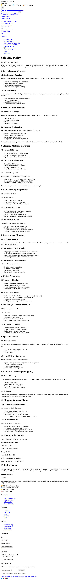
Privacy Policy (22, 576)
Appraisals (7, 528)
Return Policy (14, 576)
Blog (5, 517)
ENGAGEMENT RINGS (9, 21)
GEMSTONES (5, 19)
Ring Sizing (7, 530)
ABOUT (3, 36)
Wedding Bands (9, 500)
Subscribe (21, 570)
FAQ (2, 34)
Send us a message (6, 546)
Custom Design (8, 503)
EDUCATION (5, 31)
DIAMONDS (5, 16)
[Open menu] (2, 7)
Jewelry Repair (8, 526)
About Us (7, 511)
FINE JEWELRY (6, 26)
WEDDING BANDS (7, 24)
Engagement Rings (10, 498)
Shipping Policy (5, 576)
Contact (6, 516)
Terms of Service (32, 576)
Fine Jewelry (8, 502)
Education (7, 512)
